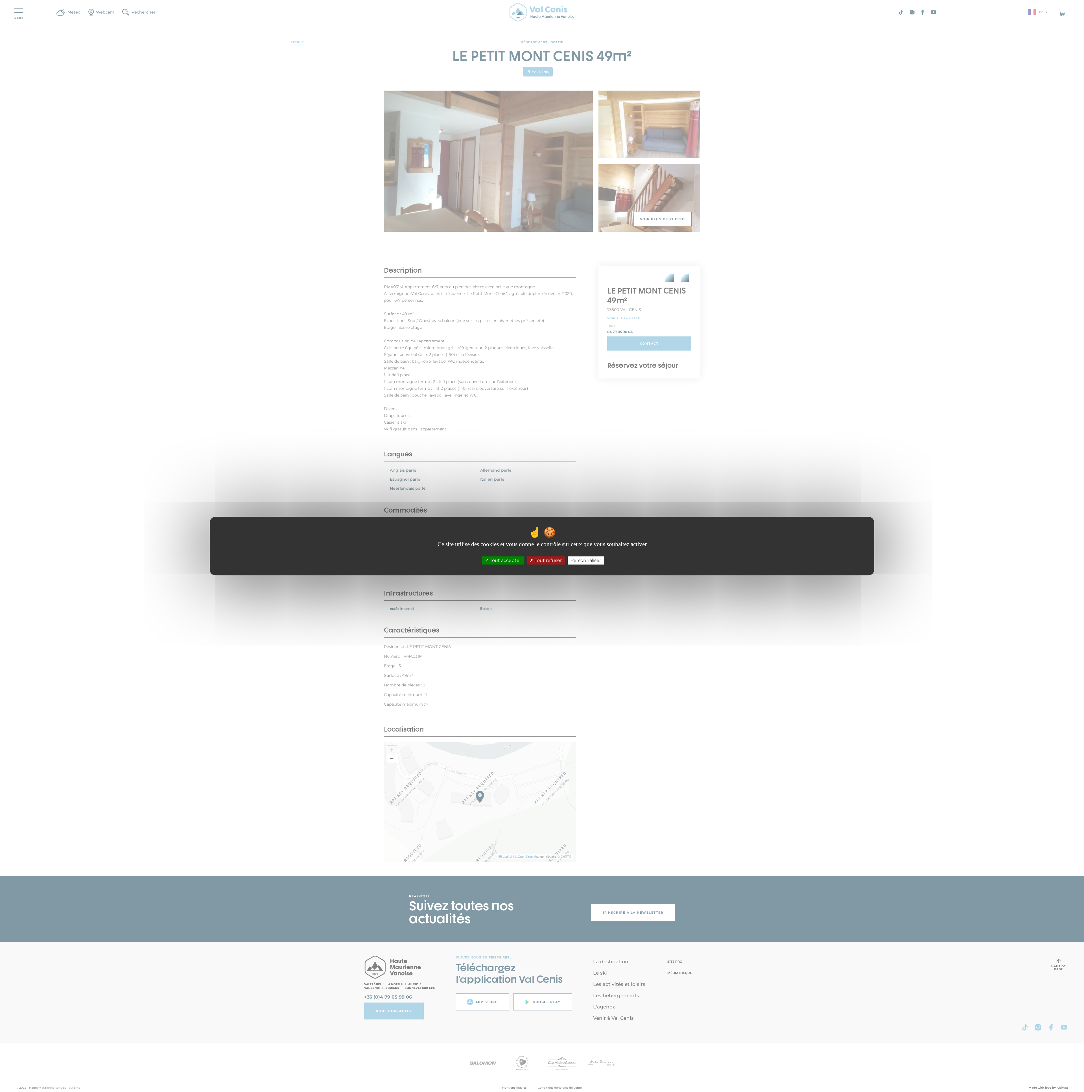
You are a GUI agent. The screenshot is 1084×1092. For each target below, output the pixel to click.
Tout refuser (548, 560)
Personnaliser (586, 560)
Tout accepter (505, 560)
